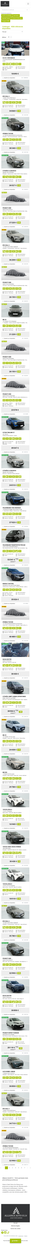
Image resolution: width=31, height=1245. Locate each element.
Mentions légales (15, 1225)
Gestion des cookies (16, 1228)
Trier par (4, 31)
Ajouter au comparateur (9, 77)
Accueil (15, 1223)
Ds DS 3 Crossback (6, 15)
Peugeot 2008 (5, 21)
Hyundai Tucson (6, 18)
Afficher (4, 37)
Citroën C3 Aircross (17, 18)
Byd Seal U (16, 15)
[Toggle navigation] (28, 3)
